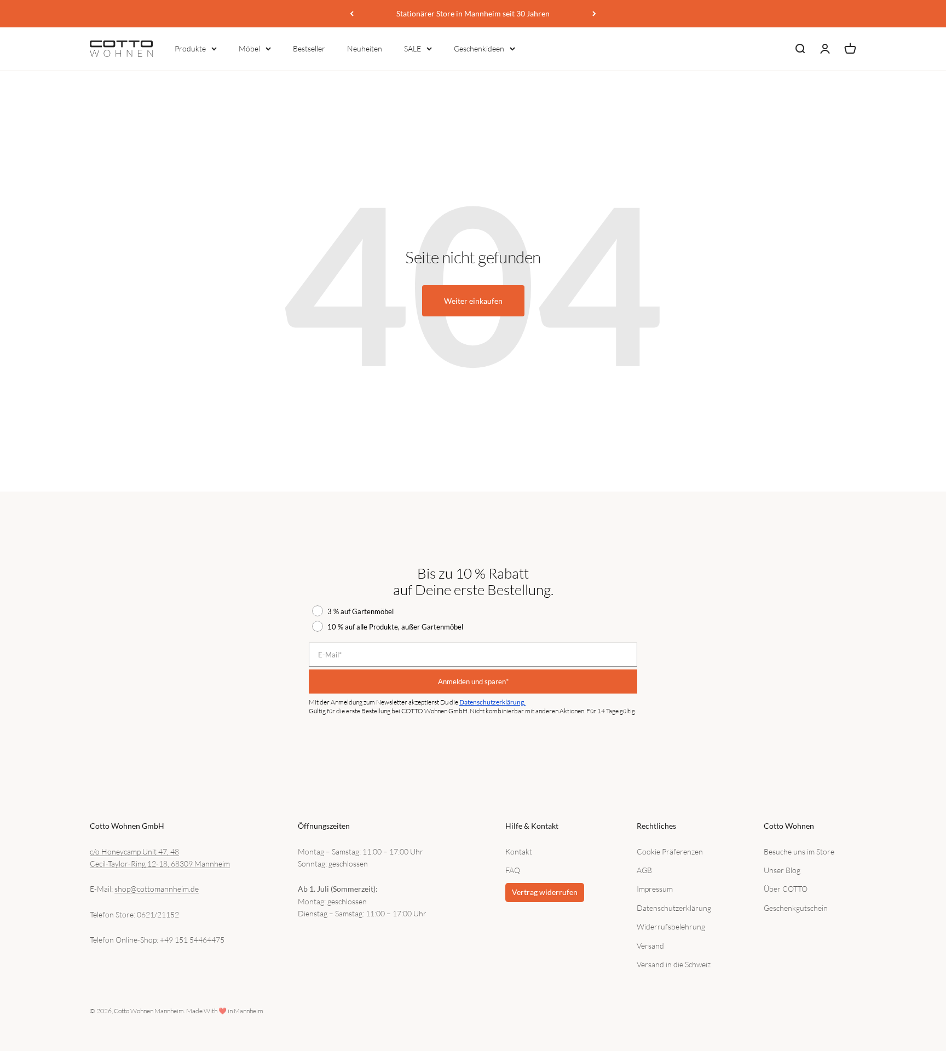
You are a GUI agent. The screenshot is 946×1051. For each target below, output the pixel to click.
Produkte (190, 48)
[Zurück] (352, 14)
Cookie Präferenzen (670, 851)
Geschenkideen (479, 48)
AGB (644, 870)
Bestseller (309, 48)
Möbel (249, 48)
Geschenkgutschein (796, 908)
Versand (650, 945)
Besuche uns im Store (799, 851)
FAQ (512, 870)
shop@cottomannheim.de (156, 888)
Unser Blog (782, 870)
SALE (412, 48)
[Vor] (594, 14)
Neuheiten (364, 48)
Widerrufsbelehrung (671, 926)
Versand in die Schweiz (674, 964)
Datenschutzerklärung (674, 908)
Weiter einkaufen (473, 300)
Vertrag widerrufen (545, 892)
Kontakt (518, 851)
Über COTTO (785, 888)
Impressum (655, 888)
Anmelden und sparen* (473, 681)
